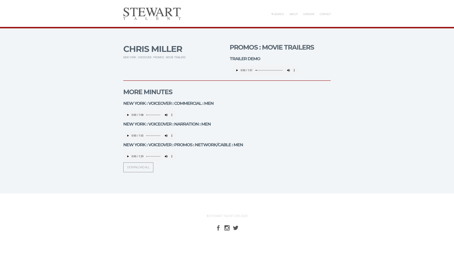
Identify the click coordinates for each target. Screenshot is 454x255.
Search (278, 14)
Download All (138, 167)
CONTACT (325, 14)
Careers (308, 14)
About (293, 14)
